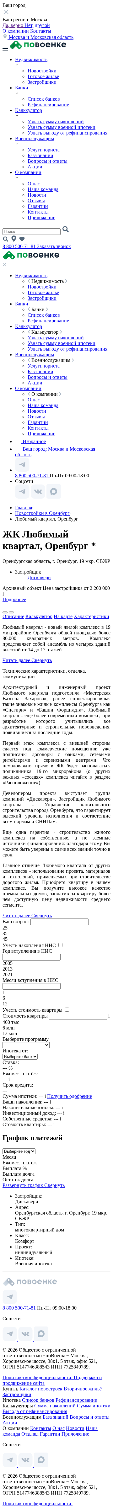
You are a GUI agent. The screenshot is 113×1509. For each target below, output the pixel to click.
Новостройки (42, 70)
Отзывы (36, 200)
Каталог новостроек (40, 1388)
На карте (63, 616)
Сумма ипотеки (93, 1405)
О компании (16, 31)
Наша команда (43, 189)
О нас (34, 183)
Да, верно (13, 25)
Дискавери (39, 577)
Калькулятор (28, 110)
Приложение (41, 217)
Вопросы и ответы (47, 161)
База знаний (40, 155)
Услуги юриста (44, 149)
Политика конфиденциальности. (38, 1377)
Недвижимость (31, 59)
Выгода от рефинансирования (35, 1411)
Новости (37, 195)
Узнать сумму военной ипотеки (61, 127)
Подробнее (14, 599)
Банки (21, 87)
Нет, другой (37, 25)
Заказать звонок (54, 246)
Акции (35, 166)
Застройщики (42, 82)
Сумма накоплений (55, 1405)
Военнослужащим (34, 138)
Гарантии (38, 206)
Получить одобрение (69, 1096)
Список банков (44, 99)
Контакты (40, 31)
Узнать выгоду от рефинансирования (67, 132)
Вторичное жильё (83, 1388)
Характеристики (91, 616)
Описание (13, 616)
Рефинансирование (48, 104)
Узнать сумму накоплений (56, 121)
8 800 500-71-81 (20, 246)
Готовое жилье (43, 76)
